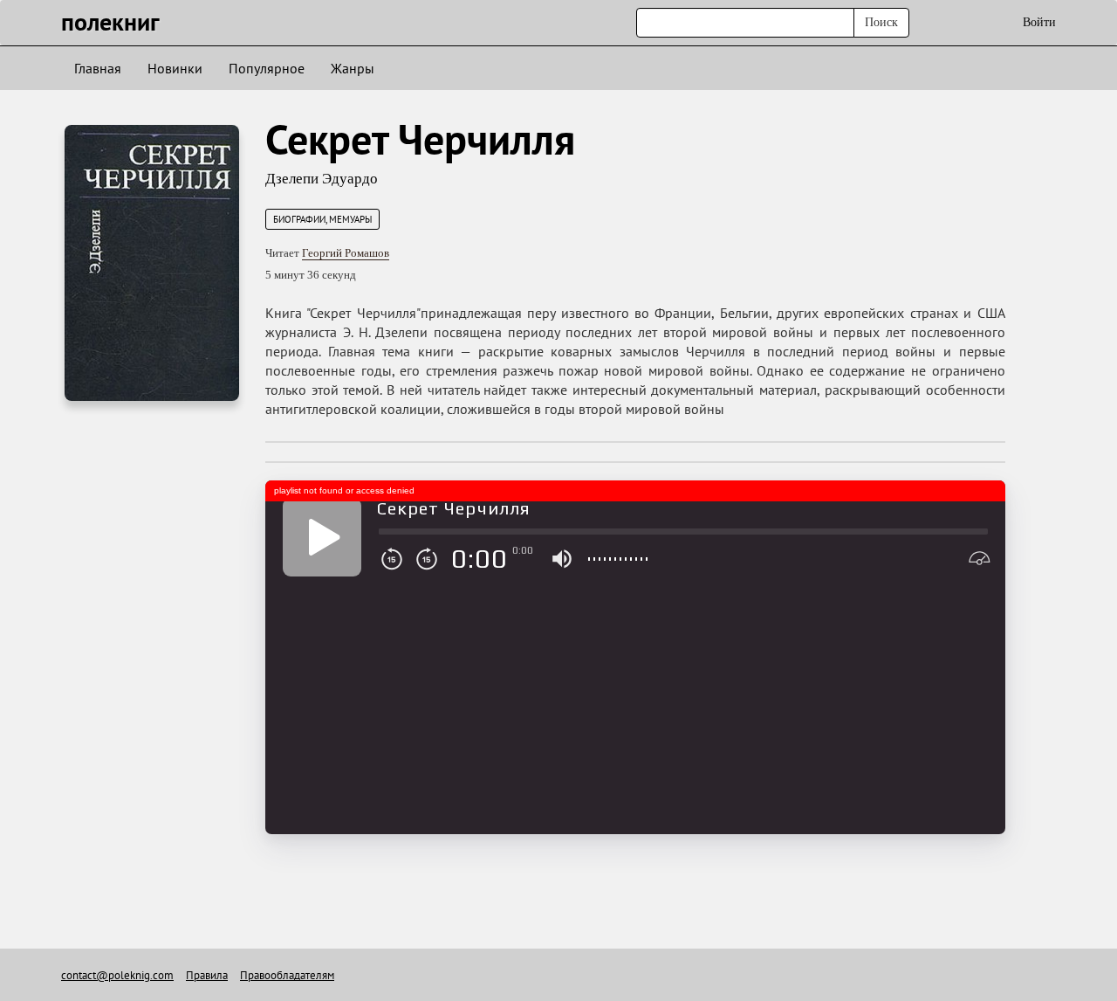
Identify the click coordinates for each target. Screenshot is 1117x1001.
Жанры (352, 68)
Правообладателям (287, 975)
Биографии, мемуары (322, 219)
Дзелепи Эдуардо (321, 178)
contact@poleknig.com (117, 975)
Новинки (174, 68)
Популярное (267, 68)
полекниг (110, 21)
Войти (1039, 22)
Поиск (881, 22)
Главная (97, 68)
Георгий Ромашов (345, 252)
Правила (207, 975)
